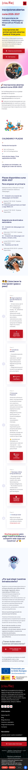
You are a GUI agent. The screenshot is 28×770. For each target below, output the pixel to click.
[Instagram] (5, 706)
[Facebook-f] (2, 706)
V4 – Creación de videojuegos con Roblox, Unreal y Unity (13, 237)
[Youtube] (11, 706)
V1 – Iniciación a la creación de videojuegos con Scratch (12, 197)
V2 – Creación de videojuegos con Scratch (13, 228)
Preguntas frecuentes (7, 724)
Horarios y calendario (7, 722)
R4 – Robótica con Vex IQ (10, 245)
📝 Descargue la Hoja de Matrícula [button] (16, 498)
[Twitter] (8, 706)
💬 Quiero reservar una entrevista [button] (16, 456)
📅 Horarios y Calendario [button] (16, 378)
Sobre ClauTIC (5, 715)
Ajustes (19, 767)
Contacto (4, 727)
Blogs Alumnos (5, 720)
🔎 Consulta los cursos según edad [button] (16, 334)
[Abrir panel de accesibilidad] (25, 767)
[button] (24, 3)
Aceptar (4, 767)
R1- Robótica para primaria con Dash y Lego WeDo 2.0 (14, 206)
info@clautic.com (15, 523)
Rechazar (12, 767)
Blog (2, 717)
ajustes (20, 764)
